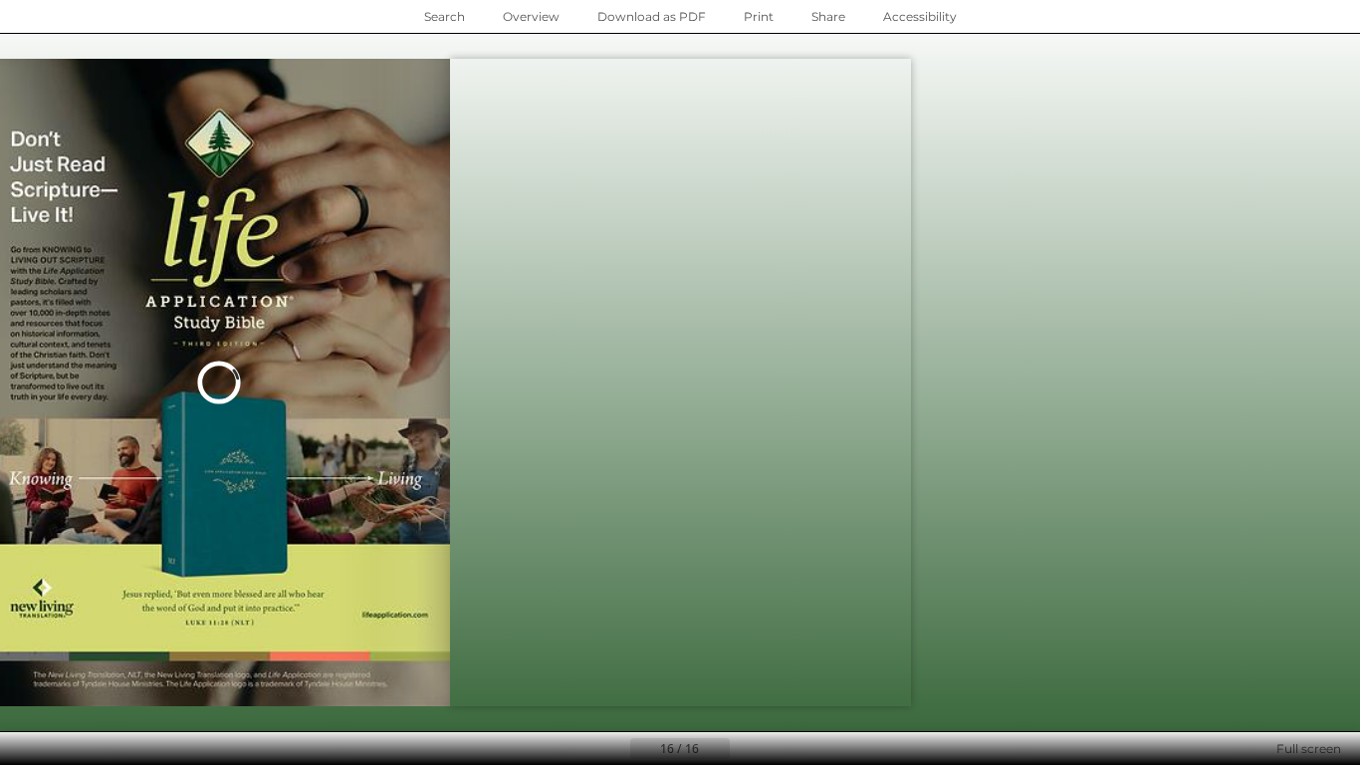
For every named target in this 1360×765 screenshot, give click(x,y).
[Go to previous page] (614, 749)
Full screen (1308, 748)
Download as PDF (651, 16)
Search (444, 16)
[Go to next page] (225, 382)
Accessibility (920, 16)
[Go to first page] (582, 749)
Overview (531, 16)
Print (759, 16)
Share (828, 16)
